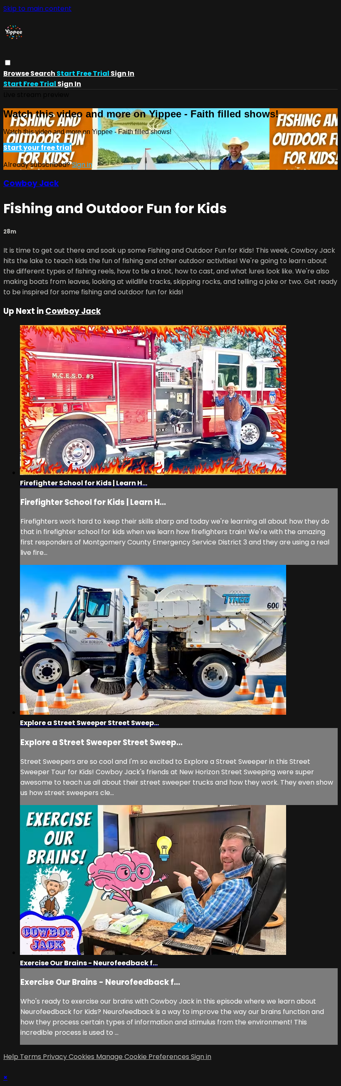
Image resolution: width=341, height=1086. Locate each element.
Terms (31, 1056)
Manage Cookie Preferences (143, 1056)
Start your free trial (37, 147)
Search (43, 73)
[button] (7, 62)
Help (11, 1056)
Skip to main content (37, 8)
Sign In (69, 84)
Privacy (56, 1056)
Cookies (82, 1056)
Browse (16, 73)
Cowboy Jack (31, 183)
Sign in (122, 73)
